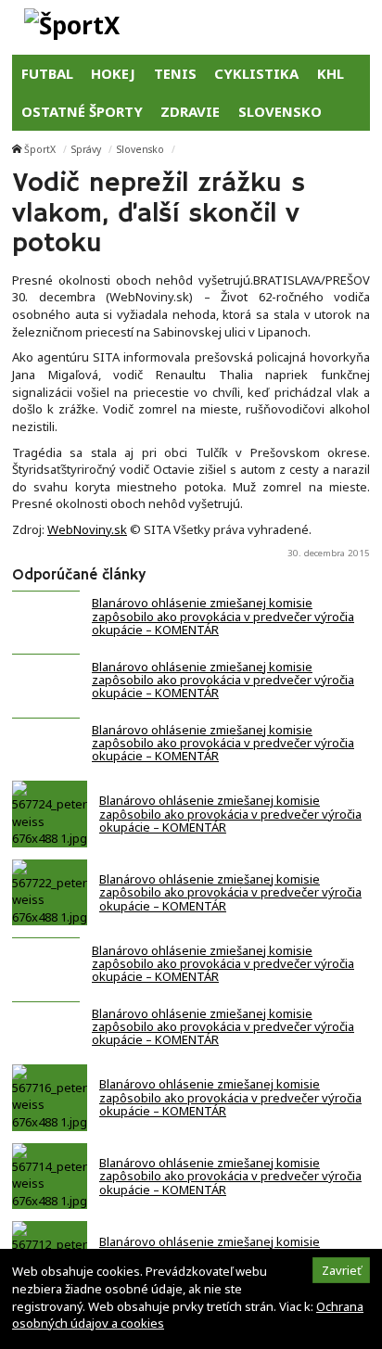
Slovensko (140, 149)
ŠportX (40, 149)
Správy (86, 149)
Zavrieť (342, 1270)
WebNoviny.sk (87, 529)
